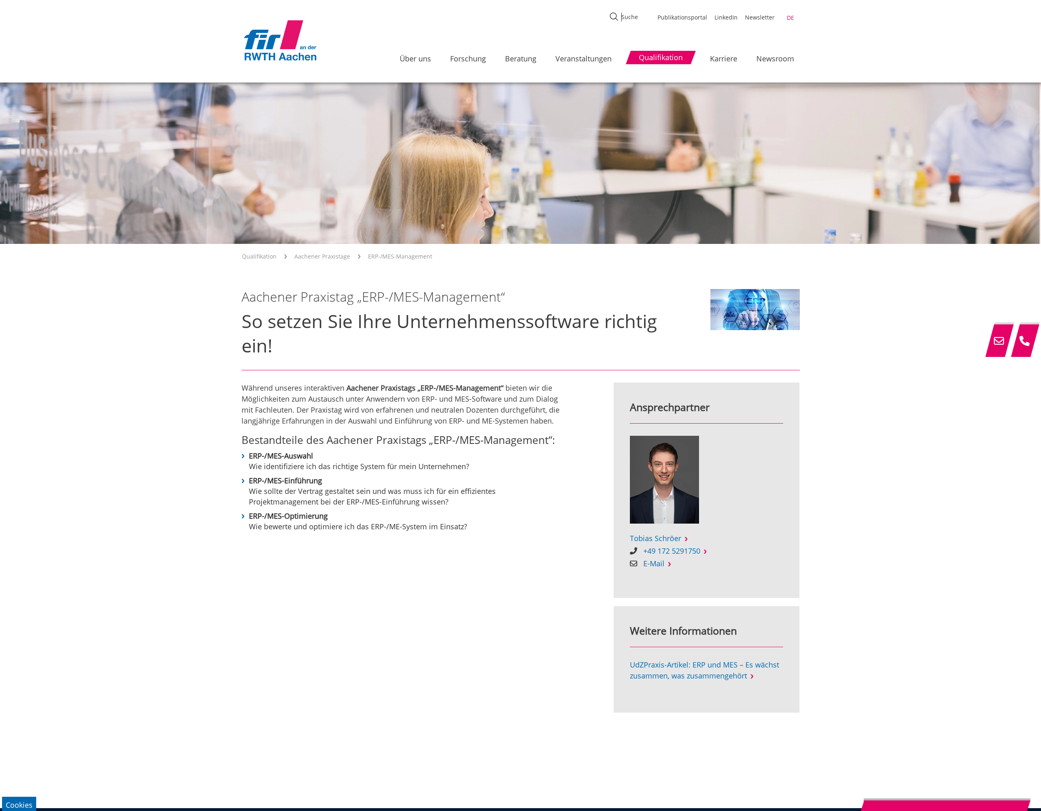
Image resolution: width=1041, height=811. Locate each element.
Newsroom (775, 58)
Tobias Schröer (655, 538)
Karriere (723, 58)
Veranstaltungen (583, 58)
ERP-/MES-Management (400, 256)
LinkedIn (726, 17)
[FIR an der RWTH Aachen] (279, 40)
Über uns (415, 58)
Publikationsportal (682, 17)
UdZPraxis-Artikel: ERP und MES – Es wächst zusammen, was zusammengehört (704, 670)
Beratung (520, 58)
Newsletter (760, 17)
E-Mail (653, 563)
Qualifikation (259, 256)
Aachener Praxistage (322, 256)
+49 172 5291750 (671, 551)
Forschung (468, 58)
